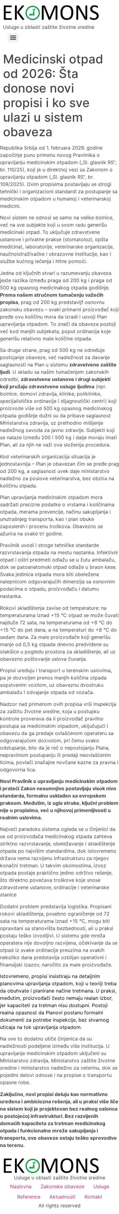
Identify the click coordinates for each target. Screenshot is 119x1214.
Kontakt (93, 1197)
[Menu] (13, 37)
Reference (28, 1197)
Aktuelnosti (62, 1197)
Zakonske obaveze (62, 1186)
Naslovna (20, 1186)
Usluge (101, 1186)
